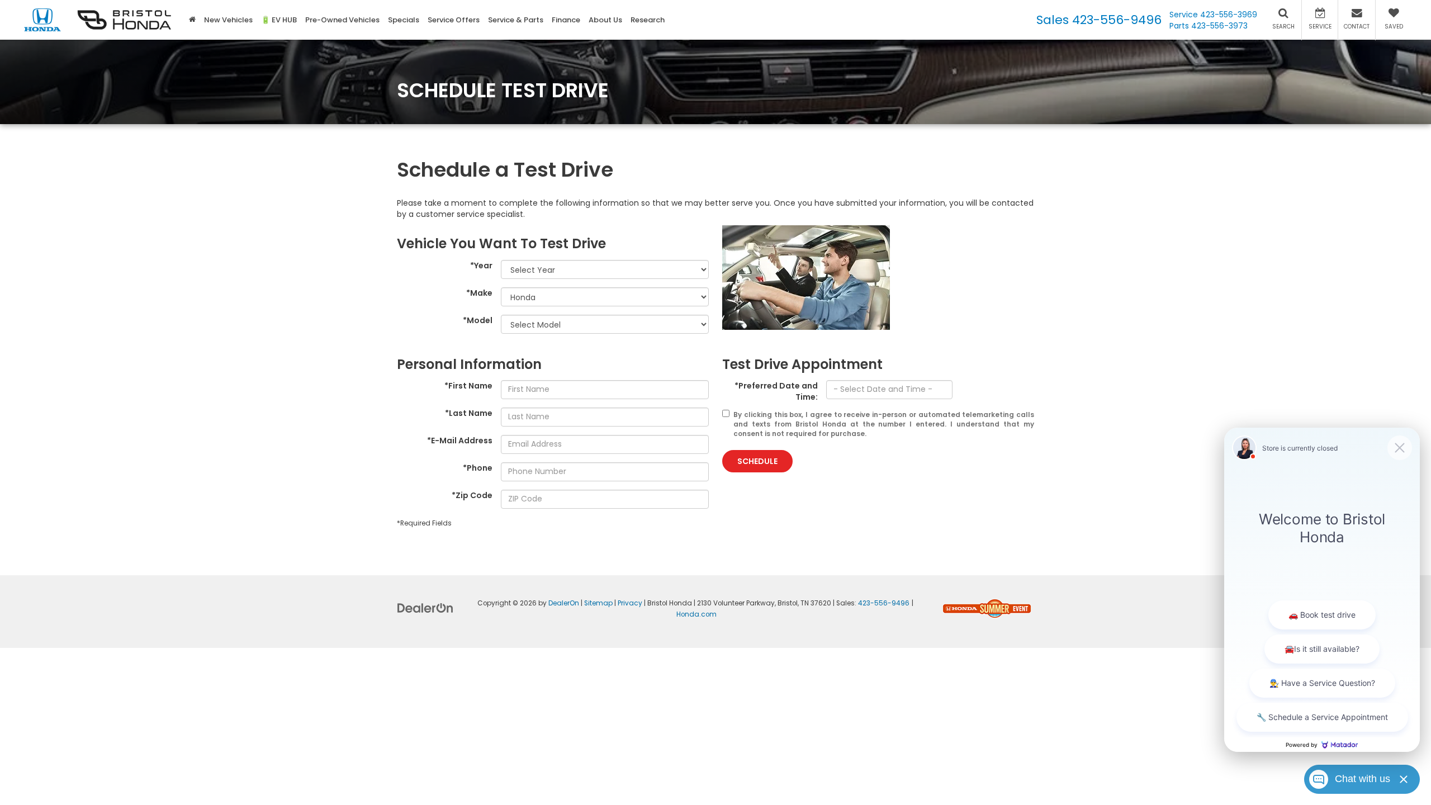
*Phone (477, 467)
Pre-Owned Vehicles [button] (342, 20)
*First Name (468, 385)
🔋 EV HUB (279, 20)
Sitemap (598, 603)
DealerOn (563, 603)
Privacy (630, 603)
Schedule (757, 461)
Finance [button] (566, 20)
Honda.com (696, 614)
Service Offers (454, 20)
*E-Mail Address (459, 440)
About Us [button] (605, 20)
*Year (481, 265)
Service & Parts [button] (515, 20)
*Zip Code (472, 495)
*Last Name (468, 413)
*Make (479, 293)
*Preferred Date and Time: (776, 391)
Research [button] (648, 20)
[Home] (192, 20)
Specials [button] (403, 20)
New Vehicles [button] (228, 20)
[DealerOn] (425, 607)
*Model (477, 320)
